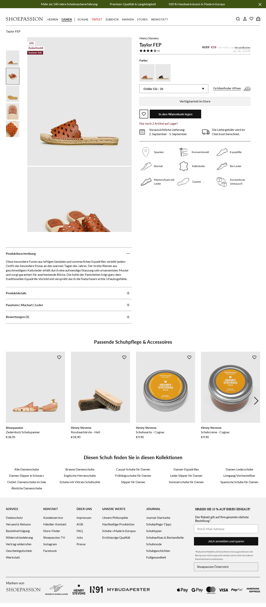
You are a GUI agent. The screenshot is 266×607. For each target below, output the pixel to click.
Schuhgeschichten (158, 550)
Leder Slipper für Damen (186, 475)
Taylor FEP (13, 31)
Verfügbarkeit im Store (195, 101)
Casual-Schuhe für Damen (133, 469)
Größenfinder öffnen (227, 88)
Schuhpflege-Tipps (158, 524)
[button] (194, 50)
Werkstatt (159, 19)
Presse (81, 544)
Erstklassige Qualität (116, 537)
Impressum (84, 517)
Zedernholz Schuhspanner (23, 432)
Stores (142, 19)
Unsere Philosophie (115, 517)
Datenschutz (14, 517)
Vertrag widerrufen (18, 544)
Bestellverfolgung (18, 531)
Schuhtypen (154, 531)
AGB (80, 524)
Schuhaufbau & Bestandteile (165, 537)
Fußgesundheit (156, 557)
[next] (256, 400)
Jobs (80, 537)
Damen (67, 19)
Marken (128, 19)
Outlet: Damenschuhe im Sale (26, 482)
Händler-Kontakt (54, 524)
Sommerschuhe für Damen (186, 482)
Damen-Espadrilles (186, 469)
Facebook (50, 550)
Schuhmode (154, 544)
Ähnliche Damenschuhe (26, 488)
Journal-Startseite (158, 517)
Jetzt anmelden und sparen (226, 541)
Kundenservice (53, 517)
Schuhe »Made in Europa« (119, 531)
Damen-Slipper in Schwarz (26, 475)
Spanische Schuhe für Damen (239, 482)
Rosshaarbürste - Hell (85, 432)
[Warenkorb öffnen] (258, 19)
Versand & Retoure (18, 524)
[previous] (10, 400)
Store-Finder (51, 531)
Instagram (50, 544)
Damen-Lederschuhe (239, 469)
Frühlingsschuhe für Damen (133, 475)
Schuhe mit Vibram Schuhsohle (80, 482)
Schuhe (83, 19)
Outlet (97, 19)
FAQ (80, 531)
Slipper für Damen (133, 482)
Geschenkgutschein (19, 550)
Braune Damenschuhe (79, 469)
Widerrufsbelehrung (19, 537)
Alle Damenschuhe (26, 469)
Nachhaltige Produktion (118, 524)
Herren (53, 19)
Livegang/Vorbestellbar (239, 475)
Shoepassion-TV (54, 537)
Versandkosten (242, 47)
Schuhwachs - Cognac (150, 432)
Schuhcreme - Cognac (215, 432)
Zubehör (112, 19)
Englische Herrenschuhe (80, 475)
